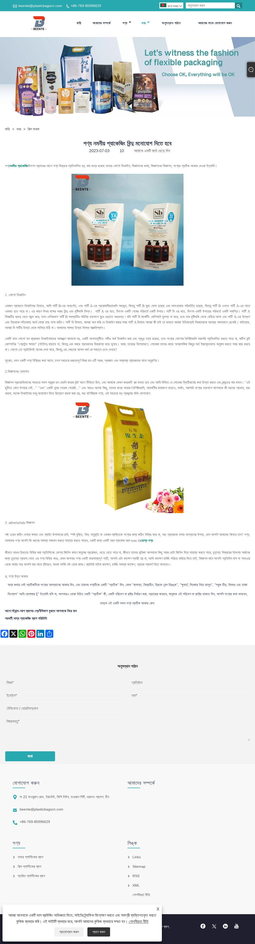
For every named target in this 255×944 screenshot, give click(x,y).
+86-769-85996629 (86, 6)
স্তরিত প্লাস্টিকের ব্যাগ (31, 876)
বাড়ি (79, 23)
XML (136, 885)
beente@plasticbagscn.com (40, 6)
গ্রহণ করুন (98, 932)
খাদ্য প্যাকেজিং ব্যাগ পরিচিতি (30, 618)
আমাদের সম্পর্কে (101, 23)
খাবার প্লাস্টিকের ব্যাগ (30, 857)
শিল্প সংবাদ (33, 129)
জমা (30, 756)
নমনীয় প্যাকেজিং (19, 166)
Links (136, 857)
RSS (135, 876)
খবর (143, 23)
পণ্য (125, 23)
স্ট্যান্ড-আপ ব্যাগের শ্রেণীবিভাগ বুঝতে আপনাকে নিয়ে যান (44, 611)
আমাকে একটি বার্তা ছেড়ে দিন (152, 151)
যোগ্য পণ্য (147, 540)
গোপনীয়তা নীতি (138, 921)
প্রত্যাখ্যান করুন (69, 932)
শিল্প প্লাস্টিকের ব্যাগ (29, 866)
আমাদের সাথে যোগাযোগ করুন (215, 23)
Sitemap (138, 866)
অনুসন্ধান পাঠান (171, 23)
